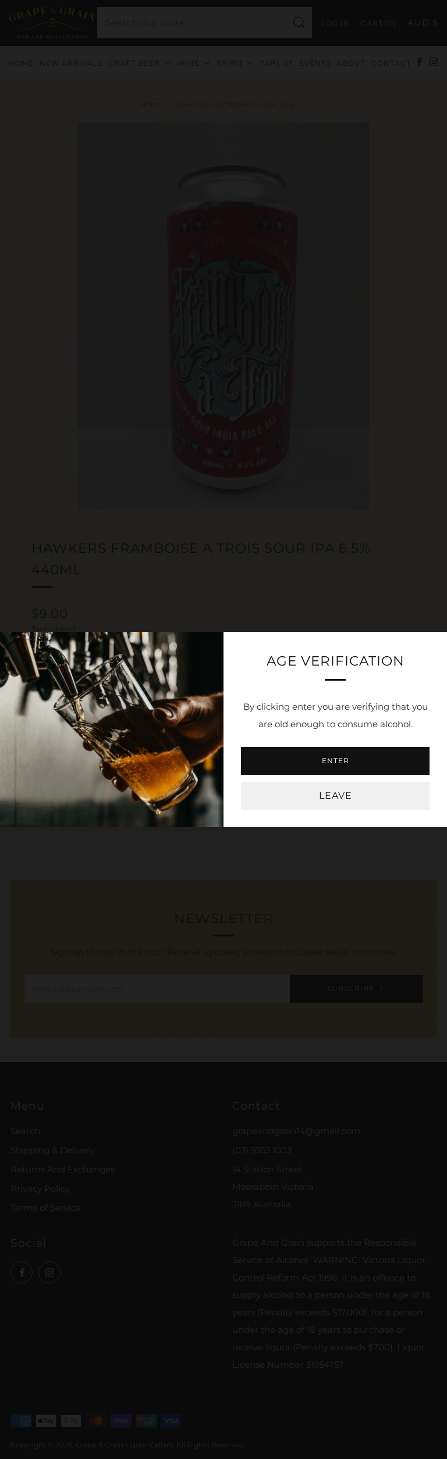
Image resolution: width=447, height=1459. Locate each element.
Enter (335, 760)
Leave (335, 795)
